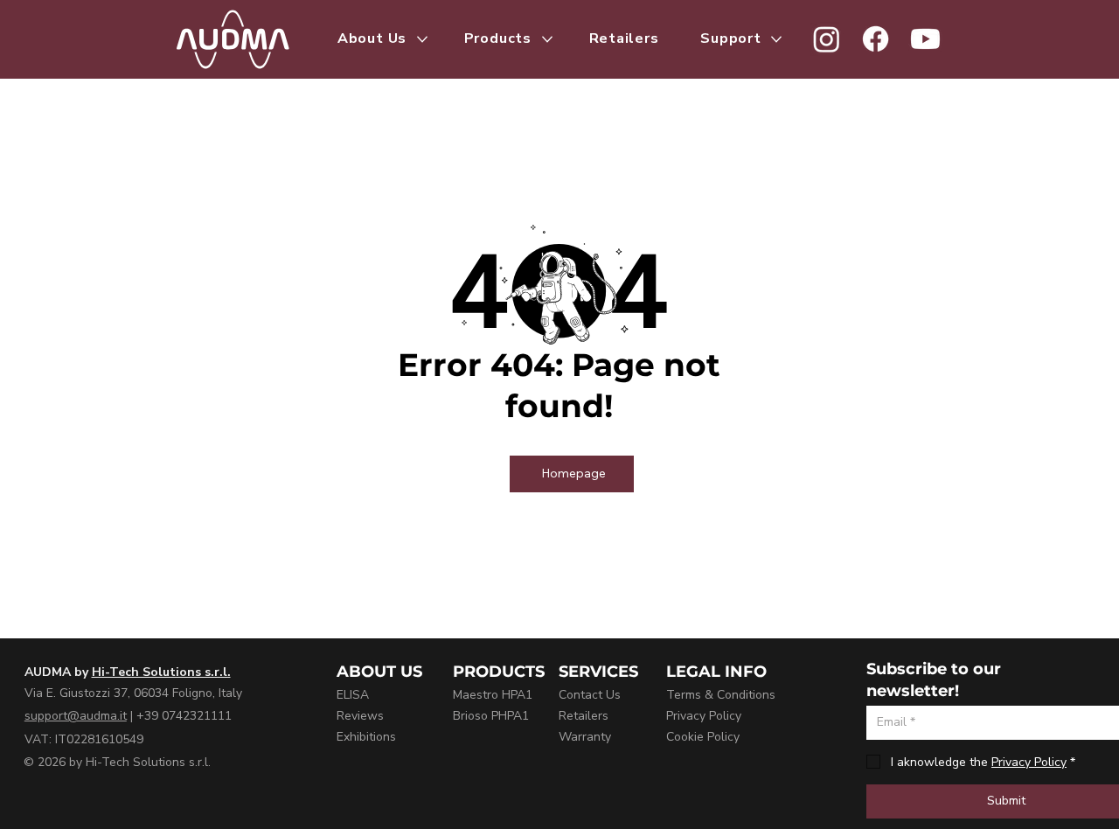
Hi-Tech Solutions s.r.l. (161, 672)
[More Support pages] (776, 39)
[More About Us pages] (422, 39)
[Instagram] (827, 39)
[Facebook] (875, 39)
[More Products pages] (547, 39)
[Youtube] (925, 39)
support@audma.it (75, 715)
